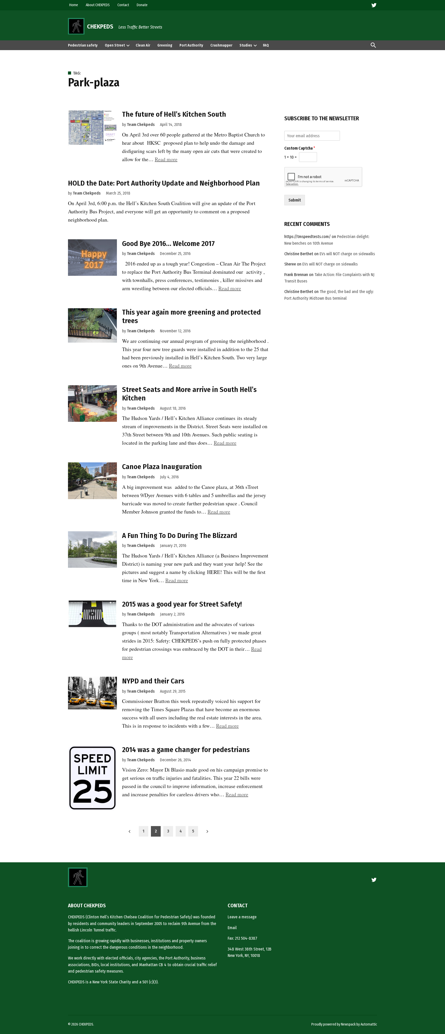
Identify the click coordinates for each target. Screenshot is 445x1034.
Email (232, 927)
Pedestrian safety (83, 45)
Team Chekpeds (141, 124)
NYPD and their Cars (153, 681)
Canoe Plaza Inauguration (162, 466)
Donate (142, 5)
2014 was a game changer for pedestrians (186, 749)
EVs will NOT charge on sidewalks (347, 253)
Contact (123, 5)
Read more (166, 159)
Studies (245, 45)
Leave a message (242, 916)
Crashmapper (221, 45)
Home (73, 5)
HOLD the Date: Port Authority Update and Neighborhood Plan (164, 183)
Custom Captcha (299, 148)
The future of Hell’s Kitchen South (174, 114)
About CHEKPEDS (98, 5)
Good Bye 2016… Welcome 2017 (168, 243)
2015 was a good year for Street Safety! (182, 604)
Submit (294, 200)
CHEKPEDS (100, 26)
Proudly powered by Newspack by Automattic (344, 1024)
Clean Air (143, 45)
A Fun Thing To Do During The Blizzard (179, 535)
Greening (164, 45)
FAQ (266, 45)
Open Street (115, 45)
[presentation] (128, 45)
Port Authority (191, 45)
